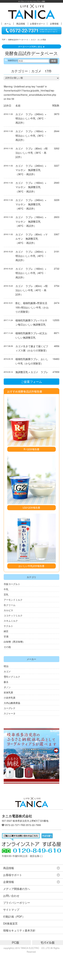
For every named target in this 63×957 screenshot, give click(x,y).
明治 (6, 666)
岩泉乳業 (8, 692)
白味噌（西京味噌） (14, 641)
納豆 (6, 631)
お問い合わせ (11, 896)
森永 (6, 682)
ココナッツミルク (13, 615)
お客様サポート (37, 23)
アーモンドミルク (13, 599)
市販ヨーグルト (12, 584)
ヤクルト (8, 626)
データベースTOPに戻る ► (31, 46)
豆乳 (6, 594)
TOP (3, 39)
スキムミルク (11, 620)
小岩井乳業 (9, 697)
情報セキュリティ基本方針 (19, 930)
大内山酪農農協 (12, 703)
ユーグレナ (9, 708)
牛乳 (6, 589)
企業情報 (54, 23)
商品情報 (20, 23)
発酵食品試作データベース (18, 39)
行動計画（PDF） (14, 916)
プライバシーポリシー (16, 903)
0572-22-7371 (12, 825)
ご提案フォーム (31, 381)
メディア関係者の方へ (16, 889)
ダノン (7, 687)
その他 (7, 647)
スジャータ (9, 713)
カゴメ (7, 671)
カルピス (8, 610)
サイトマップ (11, 910)
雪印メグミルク (12, 676)
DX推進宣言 (10, 923)
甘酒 (6, 636)
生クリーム (9, 605)
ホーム (7, 23)
